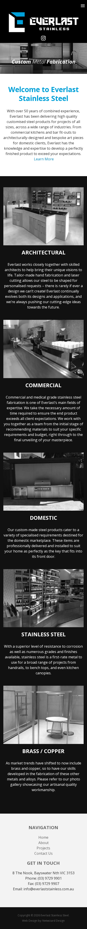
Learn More (44, 159)
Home (43, 837)
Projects (43, 848)
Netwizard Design (53, 921)
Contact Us (43, 853)
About (43, 842)
